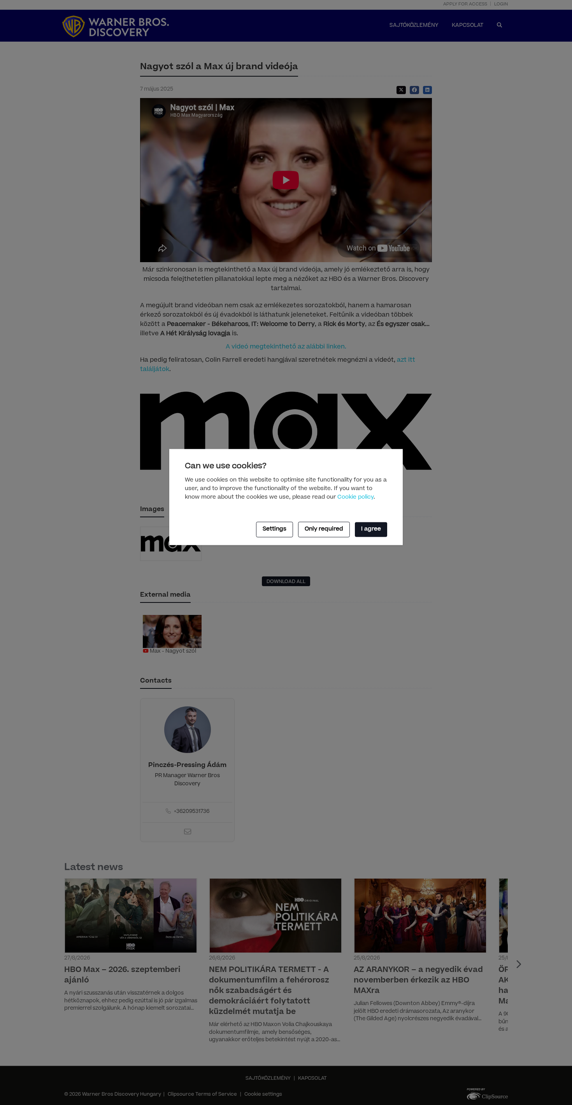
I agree (371, 529)
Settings (274, 529)
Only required (324, 529)
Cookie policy (355, 498)
